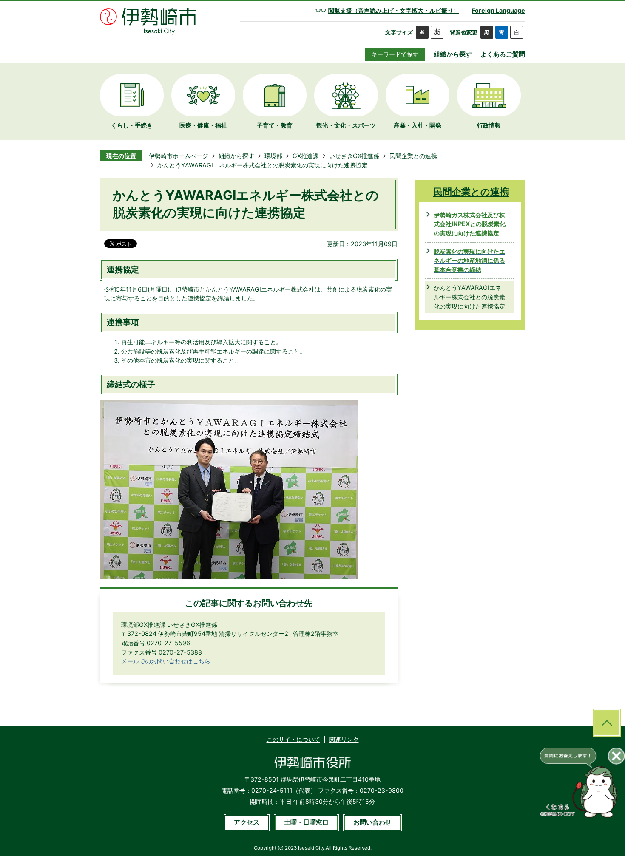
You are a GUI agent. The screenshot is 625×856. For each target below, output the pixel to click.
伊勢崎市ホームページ (178, 155)
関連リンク (344, 739)
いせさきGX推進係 (354, 155)
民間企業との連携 (413, 155)
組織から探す (453, 54)
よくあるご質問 (502, 54)
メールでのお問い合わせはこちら (165, 661)
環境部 (273, 155)
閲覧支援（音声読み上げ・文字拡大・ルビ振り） (393, 10)
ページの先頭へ (607, 723)
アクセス (246, 822)
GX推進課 (306, 155)
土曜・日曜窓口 (306, 822)
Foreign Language (498, 10)
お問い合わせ (372, 822)
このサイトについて (293, 739)
